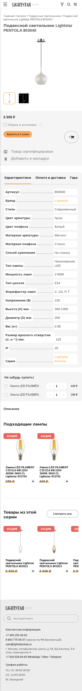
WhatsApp (34, 656)
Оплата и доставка (50, 177)
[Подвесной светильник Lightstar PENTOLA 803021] (20, 541)
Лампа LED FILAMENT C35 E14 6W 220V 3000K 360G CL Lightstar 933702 (26, 386)
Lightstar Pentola (61, 359)
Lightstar (61, 200)
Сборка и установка (22, 124)
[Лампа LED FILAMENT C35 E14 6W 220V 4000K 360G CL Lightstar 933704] (20, 448)
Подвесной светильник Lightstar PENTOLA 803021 (20, 563)
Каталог (21, 16)
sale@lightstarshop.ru (19, 644)
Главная (9, 16)
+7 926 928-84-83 (17, 656)
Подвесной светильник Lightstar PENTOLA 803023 (54, 563)
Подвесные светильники (45, 16)
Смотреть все (62, 513)
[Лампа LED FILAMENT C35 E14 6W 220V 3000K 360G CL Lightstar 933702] (54, 448)
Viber (45, 656)
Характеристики (17, 177)
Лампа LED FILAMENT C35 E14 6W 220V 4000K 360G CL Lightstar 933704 (26, 394)
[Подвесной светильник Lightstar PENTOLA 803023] (54, 541)
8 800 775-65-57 (16, 639)
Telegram (55, 656)
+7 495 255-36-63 (16, 635)
